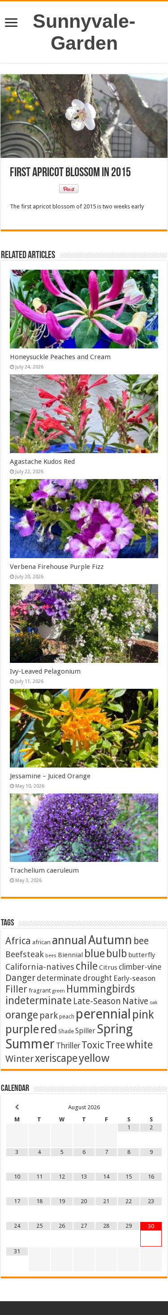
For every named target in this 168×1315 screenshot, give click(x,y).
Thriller (68, 1045)
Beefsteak (24, 954)
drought (97, 978)
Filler (16, 989)
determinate (59, 978)
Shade (66, 1031)
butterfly (141, 955)
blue (94, 953)
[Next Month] (151, 1107)
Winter (19, 1058)
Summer (30, 1044)
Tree (115, 1045)
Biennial (70, 955)
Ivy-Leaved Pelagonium (45, 671)
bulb (116, 954)
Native (135, 1001)
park (48, 1015)
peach (66, 1016)
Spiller (85, 1031)
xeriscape (56, 1058)
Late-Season (97, 1001)
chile (87, 966)
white (139, 1045)
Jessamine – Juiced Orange (50, 776)
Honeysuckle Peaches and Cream (60, 357)
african (41, 942)
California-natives (39, 966)
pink (143, 1014)
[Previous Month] (17, 1107)
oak (153, 1002)
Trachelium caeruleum (44, 870)
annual (69, 940)
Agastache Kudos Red (42, 462)
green (58, 991)
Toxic (93, 1045)
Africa (18, 940)
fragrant (40, 990)
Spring (115, 1029)
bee (141, 940)
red (48, 1029)
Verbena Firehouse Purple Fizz (56, 567)
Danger (20, 977)
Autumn (110, 940)
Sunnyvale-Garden (84, 32)
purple (22, 1029)
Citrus (108, 967)
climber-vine (140, 967)
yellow (94, 1058)
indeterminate (38, 1000)
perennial (103, 1014)
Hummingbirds (100, 989)
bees (50, 956)
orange (21, 1015)
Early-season (134, 978)
